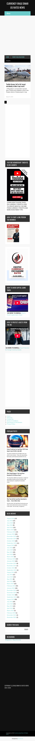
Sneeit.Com (20, 738)
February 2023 (11, 613)
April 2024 (10, 581)
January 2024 (11, 588)
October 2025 (11, 541)
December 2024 (11, 563)
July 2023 (10, 601)
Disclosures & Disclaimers (14, 422)
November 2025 (11, 538)
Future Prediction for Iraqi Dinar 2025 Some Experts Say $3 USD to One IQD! (17, 450)
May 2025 (10, 552)
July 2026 (10, 520)
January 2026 (11, 534)
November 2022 (11, 617)
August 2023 (10, 599)
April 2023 (10, 608)
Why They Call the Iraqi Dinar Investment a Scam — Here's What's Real (17, 500)
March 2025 (10, 556)
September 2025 (12, 543)
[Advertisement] (17, 34)
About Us (9, 417)
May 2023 (10, 606)
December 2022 (11, 615)
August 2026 (10, 518)
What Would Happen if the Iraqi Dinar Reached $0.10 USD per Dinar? (15, 474)
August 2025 (10, 545)
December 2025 (11, 536)
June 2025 (10, 550)
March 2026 (10, 529)
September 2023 (12, 597)
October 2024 (11, 568)
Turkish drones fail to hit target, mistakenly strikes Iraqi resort (16, 85)
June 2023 (10, 604)
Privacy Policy (11, 424)
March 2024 (10, 583)
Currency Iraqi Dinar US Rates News (17, 733)
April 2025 (10, 554)
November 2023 (11, 592)
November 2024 (11, 565)
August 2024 (10, 572)
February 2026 (11, 532)
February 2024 (11, 586)
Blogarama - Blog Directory (13, 640)
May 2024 (10, 579)
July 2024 (10, 574)
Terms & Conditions (12, 421)
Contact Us (10, 419)
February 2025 (11, 559)
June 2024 (10, 577)
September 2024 (12, 570)
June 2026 (10, 523)
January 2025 (11, 561)
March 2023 (10, 610)
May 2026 (10, 525)
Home (7, 57)
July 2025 (10, 547)
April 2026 (10, 527)
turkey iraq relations (18, 57)
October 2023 (11, 595)
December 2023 (11, 590)
